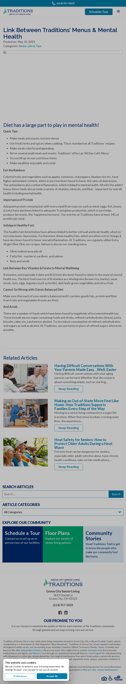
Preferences (20, 676)
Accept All (52, 676)
